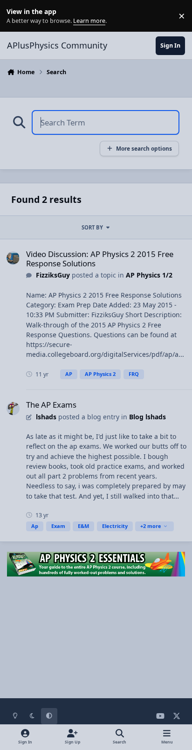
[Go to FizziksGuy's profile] (13, 257)
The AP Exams (51, 404)
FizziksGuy (53, 275)
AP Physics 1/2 (149, 275)
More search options (144, 148)
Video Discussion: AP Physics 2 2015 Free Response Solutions (99, 259)
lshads (46, 416)
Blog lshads (147, 416)
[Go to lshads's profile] (13, 408)
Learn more (18, 16)
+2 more (150, 525)
